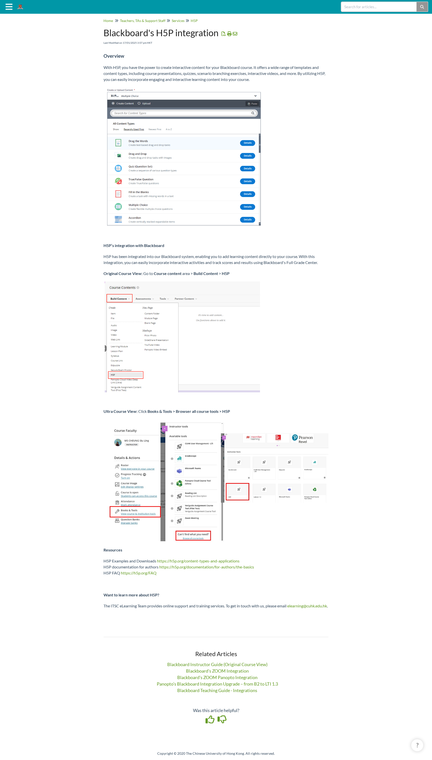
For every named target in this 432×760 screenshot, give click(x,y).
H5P (194, 20)
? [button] (417, 745)
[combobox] (379, 6)
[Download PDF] (224, 33)
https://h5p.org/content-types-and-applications (198, 560)
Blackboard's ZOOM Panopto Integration (217, 677)
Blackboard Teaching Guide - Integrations (217, 690)
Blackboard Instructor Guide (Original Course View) (217, 664)
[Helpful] (210, 721)
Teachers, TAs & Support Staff (143, 20)
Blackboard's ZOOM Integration (217, 671)
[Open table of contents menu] (10, 6)
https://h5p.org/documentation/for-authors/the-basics (206, 566)
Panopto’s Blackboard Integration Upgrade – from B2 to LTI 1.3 (217, 684)
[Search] (422, 6)
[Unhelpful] (222, 721)
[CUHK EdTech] (22, 4)
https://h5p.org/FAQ (138, 572)
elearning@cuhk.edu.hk (307, 605)
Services (178, 20)
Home (108, 20)
